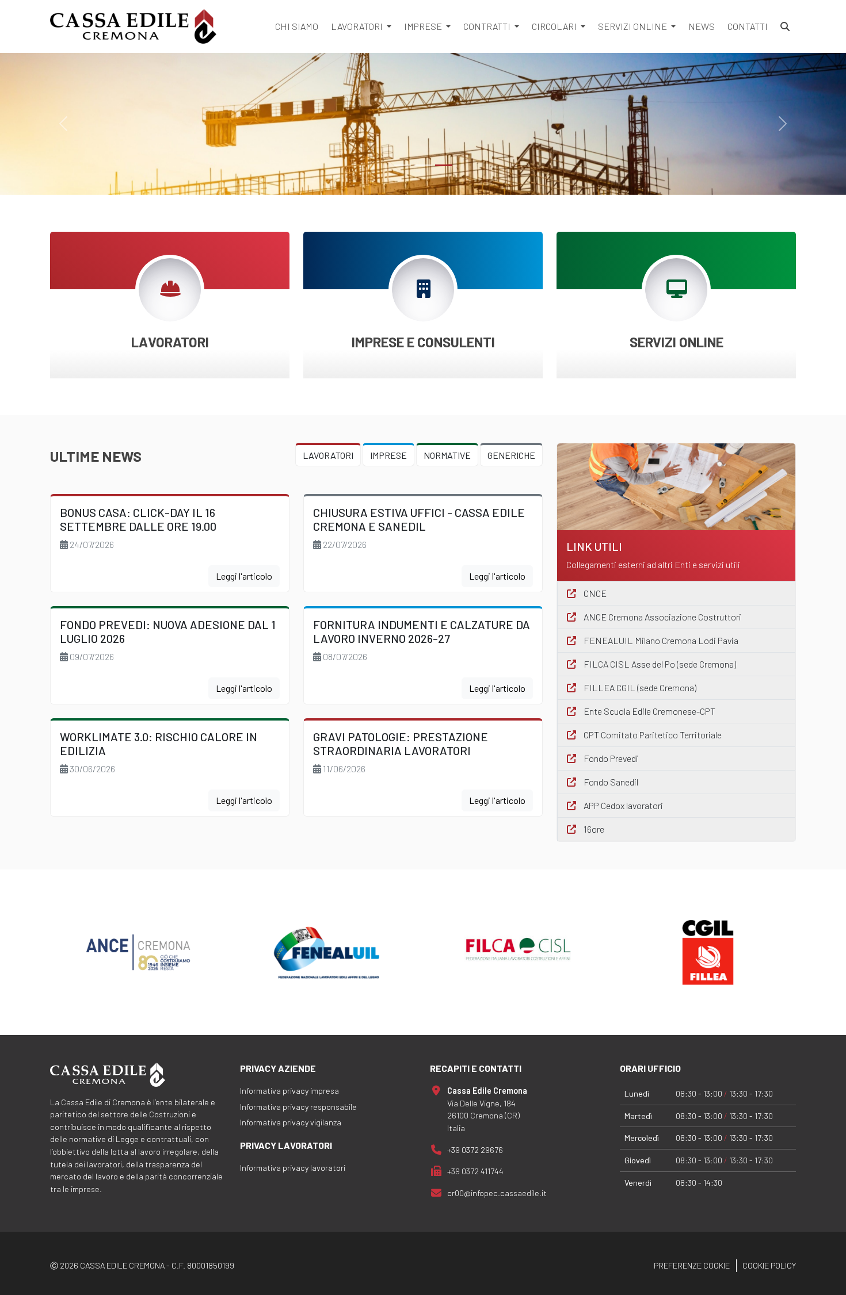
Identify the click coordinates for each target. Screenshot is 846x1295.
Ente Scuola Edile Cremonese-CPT (648, 711)
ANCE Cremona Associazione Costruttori (661, 616)
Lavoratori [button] (357, 26)
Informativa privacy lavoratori (292, 1168)
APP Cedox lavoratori (622, 805)
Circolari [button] (555, 26)
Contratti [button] (487, 26)
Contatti (747, 26)
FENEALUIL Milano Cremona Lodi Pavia (660, 640)
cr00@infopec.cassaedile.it (497, 1193)
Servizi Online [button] (633, 26)
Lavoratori (170, 342)
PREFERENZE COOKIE (692, 1265)
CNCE (594, 593)
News (701, 26)
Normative (447, 455)
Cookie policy (769, 1265)
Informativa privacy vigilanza (290, 1122)
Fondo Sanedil (610, 781)
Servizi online (676, 342)
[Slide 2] (443, 165)
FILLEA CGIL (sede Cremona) (639, 687)
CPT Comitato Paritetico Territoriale (652, 734)
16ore (593, 828)
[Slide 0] (402, 165)
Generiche (511, 455)
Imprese (388, 455)
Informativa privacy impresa (289, 1090)
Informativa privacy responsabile (298, 1107)
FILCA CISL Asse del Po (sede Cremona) (659, 663)
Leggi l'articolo (244, 575)
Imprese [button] (424, 26)
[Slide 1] (423, 165)
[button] (169, 342)
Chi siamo (296, 26)
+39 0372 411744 (475, 1171)
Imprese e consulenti (423, 342)
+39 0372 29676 (475, 1150)
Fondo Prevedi (610, 758)
